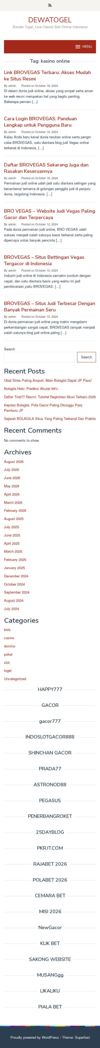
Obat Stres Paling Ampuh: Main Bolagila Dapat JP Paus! (48, 380)
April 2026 (11, 494)
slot (7, 662)
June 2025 (12, 535)
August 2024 (13, 600)
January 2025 (14, 567)
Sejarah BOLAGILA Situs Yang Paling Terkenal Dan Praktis (50, 418)
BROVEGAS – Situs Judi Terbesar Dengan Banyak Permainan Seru (49, 306)
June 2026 (12, 477)
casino (9, 637)
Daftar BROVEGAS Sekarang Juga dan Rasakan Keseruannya (46, 168)
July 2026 (11, 469)
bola (7, 629)
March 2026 (13, 502)
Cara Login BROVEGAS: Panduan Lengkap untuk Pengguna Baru (40, 121)
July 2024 (11, 608)
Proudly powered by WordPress (34, 1037)
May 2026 (11, 485)
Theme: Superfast (76, 1037)
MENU (87, 46)
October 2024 (14, 584)
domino (9, 645)
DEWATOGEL (50, 20)
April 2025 (11, 543)
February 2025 (15, 559)
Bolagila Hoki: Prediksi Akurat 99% (31, 388)
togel (7, 670)
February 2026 (15, 510)
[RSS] (50, 5)
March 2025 (13, 551)
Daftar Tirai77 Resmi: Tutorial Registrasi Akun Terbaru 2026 (50, 396)
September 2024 (16, 592)
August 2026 (13, 461)
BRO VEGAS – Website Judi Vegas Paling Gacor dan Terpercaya (49, 214)
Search (9, 348)
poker (8, 654)
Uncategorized (15, 678)
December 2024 (16, 575)
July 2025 (11, 526)
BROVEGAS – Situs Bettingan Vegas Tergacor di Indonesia (44, 260)
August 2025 (13, 518)
